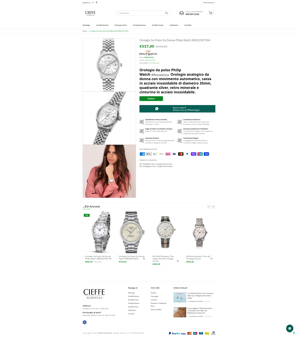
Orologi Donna (139, 25)
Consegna (154, 296)
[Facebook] (85, 322)
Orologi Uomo (121, 25)
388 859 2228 (192, 14)
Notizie (153, 293)
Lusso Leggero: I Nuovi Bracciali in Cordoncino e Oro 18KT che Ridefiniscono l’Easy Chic (199, 310)
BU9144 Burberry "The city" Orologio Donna (198, 257)
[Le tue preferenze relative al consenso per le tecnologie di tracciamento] (294, 333)
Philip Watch (149, 57)
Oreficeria (174, 25)
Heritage (86, 25)
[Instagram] (90, 321)
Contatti (187, 25)
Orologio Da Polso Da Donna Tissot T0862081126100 (131, 257)
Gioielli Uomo (157, 25)
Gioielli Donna (102, 25)
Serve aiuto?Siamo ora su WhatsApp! (186, 108)
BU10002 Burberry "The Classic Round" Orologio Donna (163, 258)
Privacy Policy (156, 309)
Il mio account (208, 3)
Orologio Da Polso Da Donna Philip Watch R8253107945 (98, 257)
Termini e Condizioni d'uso (158, 304)
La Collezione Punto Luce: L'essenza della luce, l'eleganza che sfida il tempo (200, 295)
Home (85, 31)
